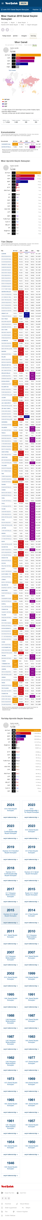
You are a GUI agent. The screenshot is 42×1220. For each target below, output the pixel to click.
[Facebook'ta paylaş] (8, 29)
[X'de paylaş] (3, 29)
